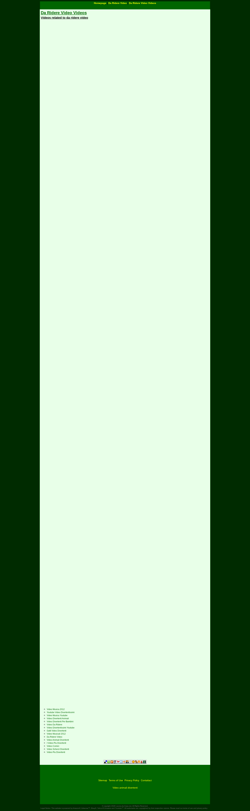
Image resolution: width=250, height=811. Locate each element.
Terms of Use (116, 780)
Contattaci (146, 780)
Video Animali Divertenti (58, 740)
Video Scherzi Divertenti (58, 749)
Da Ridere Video (117, 3)
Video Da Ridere (54, 724)
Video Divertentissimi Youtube (60, 728)
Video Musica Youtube (57, 715)
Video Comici (53, 746)
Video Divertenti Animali (58, 718)
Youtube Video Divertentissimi (60, 712)
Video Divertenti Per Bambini (60, 721)
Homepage (100, 3)
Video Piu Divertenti (56, 752)
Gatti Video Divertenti (56, 731)
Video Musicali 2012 (56, 734)
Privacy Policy (131, 780)
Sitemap (102, 780)
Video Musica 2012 (56, 709)
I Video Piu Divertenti (56, 743)
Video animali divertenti (125, 787)
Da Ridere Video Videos (142, 3)
